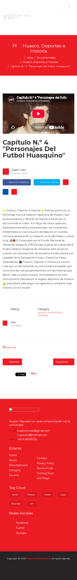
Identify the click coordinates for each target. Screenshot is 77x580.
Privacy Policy (45, 463)
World (15, 494)
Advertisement (18, 465)
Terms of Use (45, 468)
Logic (63, 494)
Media (47, 494)
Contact (42, 458)
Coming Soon (45, 473)
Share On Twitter (49, 182)
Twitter (20, 528)
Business (16, 503)
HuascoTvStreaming (39, 558)
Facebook (21, 522)
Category (15, 470)
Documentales (46, 57)
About (13, 460)
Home (13, 455)
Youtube (21, 533)
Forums (14, 475)
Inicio (30, 57)
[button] (61, 6)
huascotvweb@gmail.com (33, 430)
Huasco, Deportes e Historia (40, 62)
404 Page (43, 478)
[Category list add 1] (38, 347)
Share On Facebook (19, 182)
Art (31, 503)
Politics (31, 494)
